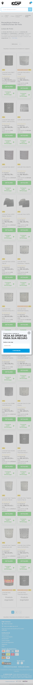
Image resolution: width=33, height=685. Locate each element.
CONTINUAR (16, 350)
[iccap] (16, 3)
